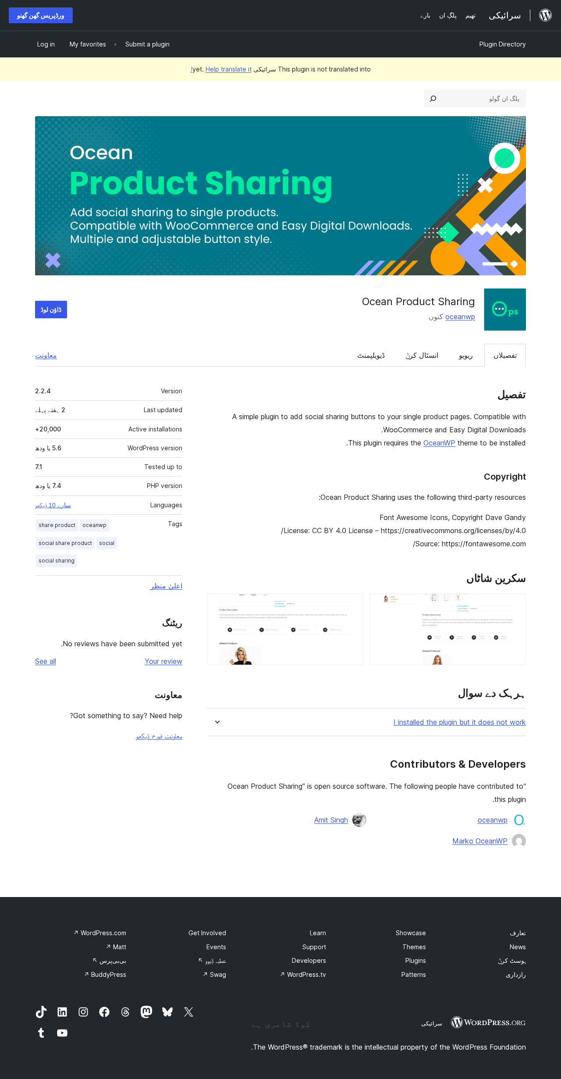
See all (45, 661)
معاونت (46, 355)
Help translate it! (221, 69)
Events (216, 947)
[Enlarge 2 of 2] (351, 605)
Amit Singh (331, 819)
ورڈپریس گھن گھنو (40, 15)
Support (314, 947)
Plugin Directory (502, 44)
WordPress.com (99, 933)
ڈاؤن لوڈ (51, 309)
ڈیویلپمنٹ (371, 355)
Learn (318, 933)
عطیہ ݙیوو (212, 960)
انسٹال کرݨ (421, 355)
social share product (65, 543)
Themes (414, 947)
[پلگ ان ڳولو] (433, 98)
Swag (214, 974)
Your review (163, 661)
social (106, 543)
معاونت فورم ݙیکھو (159, 735)
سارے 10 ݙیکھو (53, 505)
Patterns (413, 974)
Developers (309, 960)
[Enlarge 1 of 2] (514, 605)
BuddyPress (105, 974)
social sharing (57, 560)
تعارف (518, 933)
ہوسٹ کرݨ (512, 960)
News (518, 947)
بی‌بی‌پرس (109, 960)
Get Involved (207, 933)
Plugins (415, 960)
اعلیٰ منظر (166, 585)
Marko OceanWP (480, 841)
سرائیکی (431, 1023)
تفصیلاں (505, 355)
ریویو (466, 355)
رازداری (516, 974)
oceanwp (460, 316)
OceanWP (439, 442)
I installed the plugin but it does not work (460, 722)
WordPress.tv (303, 974)
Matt (116, 947)
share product (57, 525)
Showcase (411, 933)
